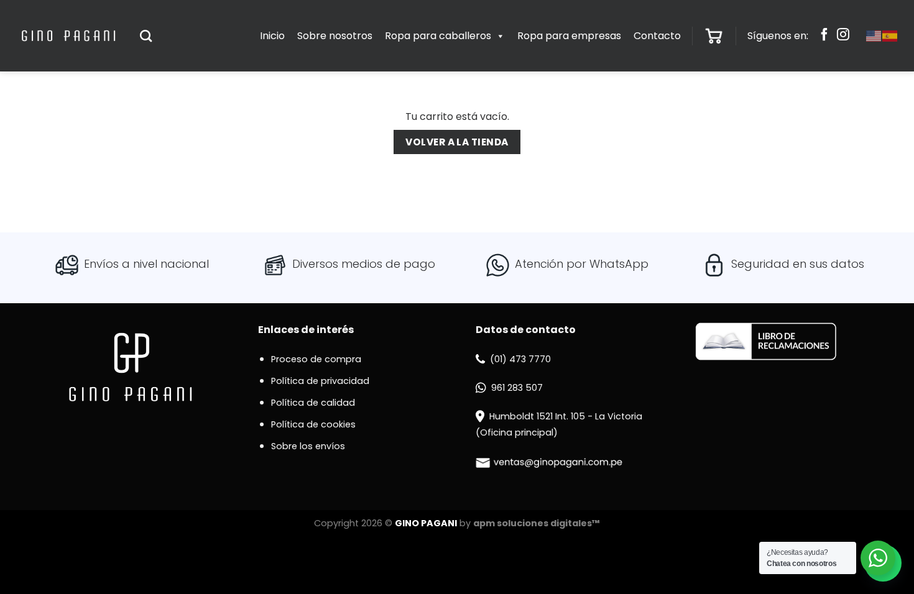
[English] (874, 36)
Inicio (272, 36)
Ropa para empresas (569, 36)
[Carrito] (714, 36)
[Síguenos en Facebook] (824, 36)
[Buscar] (146, 35)
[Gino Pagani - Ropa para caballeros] (68, 35)
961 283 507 (517, 388)
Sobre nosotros (334, 36)
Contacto (657, 36)
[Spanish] (890, 36)
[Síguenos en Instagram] (843, 36)
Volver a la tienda (456, 141)
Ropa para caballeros (438, 36)
